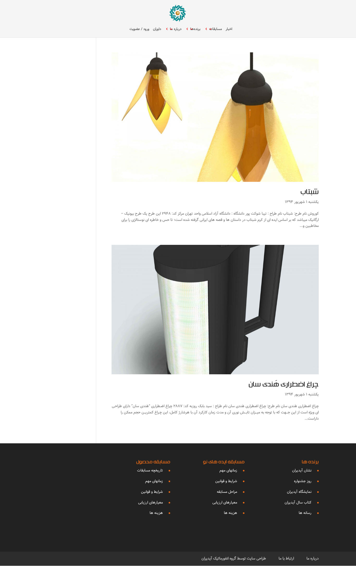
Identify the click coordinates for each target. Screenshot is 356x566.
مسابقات (215, 29)
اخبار (229, 29)
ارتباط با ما (286, 558)
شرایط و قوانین (226, 481)
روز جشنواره (302, 481)
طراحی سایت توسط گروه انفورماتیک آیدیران (233, 558)
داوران (157, 29)
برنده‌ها (195, 29)
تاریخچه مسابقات (150, 470)
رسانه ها (305, 513)
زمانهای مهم (228, 470)
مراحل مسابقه (227, 492)
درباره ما (175, 29)
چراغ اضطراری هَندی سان (284, 385)
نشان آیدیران (301, 470)
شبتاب (309, 193)
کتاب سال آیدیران (298, 502)
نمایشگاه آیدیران (299, 492)
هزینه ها (230, 513)
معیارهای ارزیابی (224, 502)
